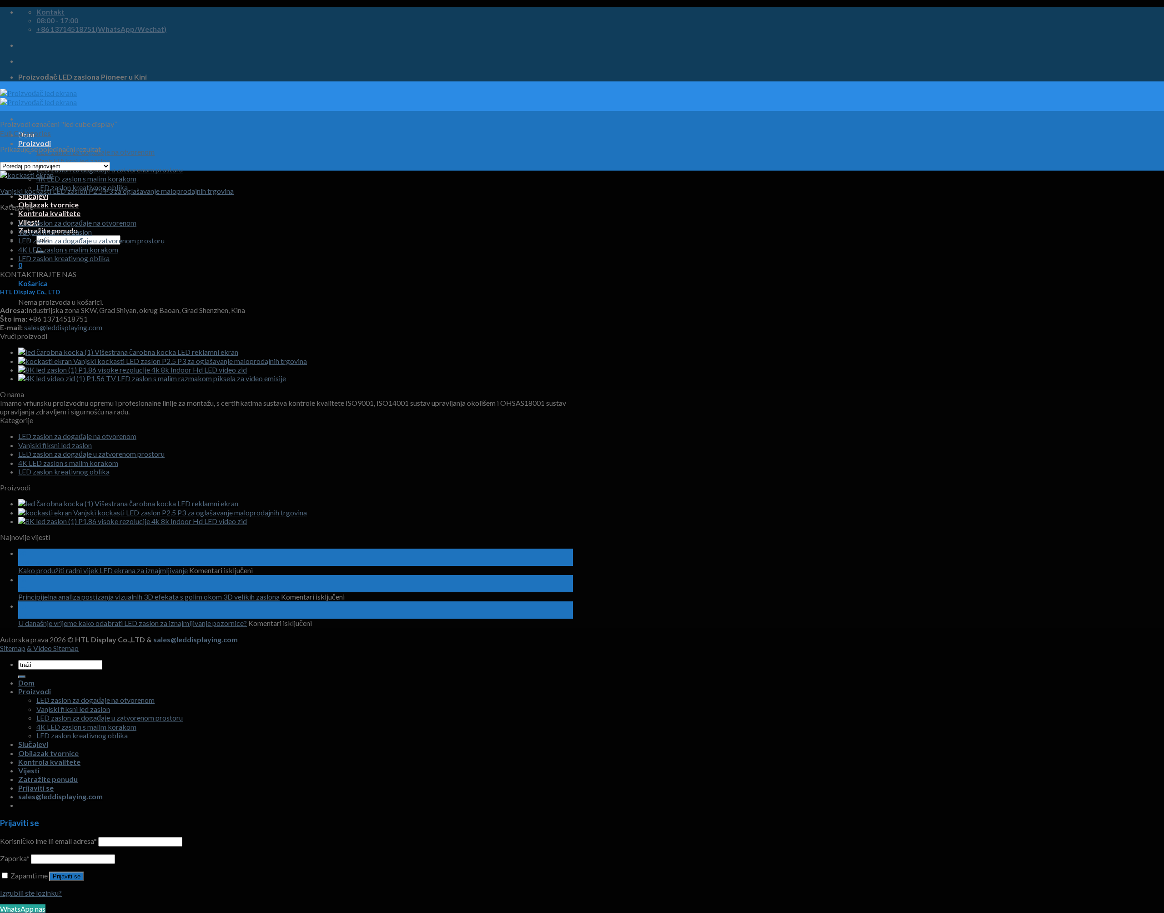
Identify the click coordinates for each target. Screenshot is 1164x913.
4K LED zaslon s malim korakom (86, 178)
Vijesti (29, 770)
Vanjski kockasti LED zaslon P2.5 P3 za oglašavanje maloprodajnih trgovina (117, 191)
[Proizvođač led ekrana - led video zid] (38, 97)
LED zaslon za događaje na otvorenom (77, 222)
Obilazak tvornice (48, 204)
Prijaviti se (66, 876)
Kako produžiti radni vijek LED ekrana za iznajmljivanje (103, 570)
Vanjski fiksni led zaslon (55, 231)
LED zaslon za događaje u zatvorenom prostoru (91, 240)
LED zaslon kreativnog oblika (64, 258)
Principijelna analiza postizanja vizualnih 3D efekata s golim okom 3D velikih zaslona (149, 596)
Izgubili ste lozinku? (31, 892)
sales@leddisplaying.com (63, 327)
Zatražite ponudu (48, 779)
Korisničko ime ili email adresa (48, 841)
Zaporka (15, 858)
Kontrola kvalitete (49, 213)
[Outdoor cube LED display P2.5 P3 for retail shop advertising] (27, 175)
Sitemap (12, 648)
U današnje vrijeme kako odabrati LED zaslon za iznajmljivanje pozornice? (132, 623)
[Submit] (21, 677)
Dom (26, 682)
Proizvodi (34, 143)
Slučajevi (33, 196)
